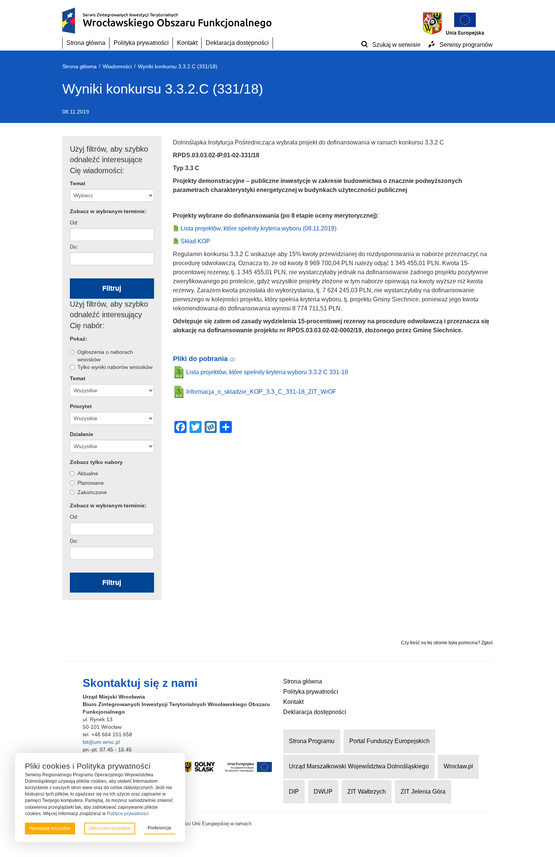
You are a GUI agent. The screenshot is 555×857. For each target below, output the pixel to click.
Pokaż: (78, 339)
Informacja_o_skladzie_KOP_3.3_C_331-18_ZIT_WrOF (261, 392)
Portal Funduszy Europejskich (389, 741)
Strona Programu (312, 741)
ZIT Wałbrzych (366, 791)
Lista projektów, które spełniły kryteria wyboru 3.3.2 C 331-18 (267, 372)
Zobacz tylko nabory (96, 462)
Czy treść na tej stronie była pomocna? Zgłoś (447, 642)
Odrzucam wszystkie (110, 828)
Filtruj (111, 288)
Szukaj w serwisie (396, 44)
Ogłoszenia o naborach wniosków (105, 355)
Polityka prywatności (141, 43)
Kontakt (187, 43)
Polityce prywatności (128, 813)
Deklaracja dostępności (237, 43)
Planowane (90, 483)
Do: (74, 247)
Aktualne (87, 473)
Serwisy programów (466, 44)
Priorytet (81, 406)
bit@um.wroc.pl (101, 742)
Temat (77, 183)
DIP (294, 791)
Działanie (81, 434)
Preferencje (159, 828)
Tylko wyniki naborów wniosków (115, 367)
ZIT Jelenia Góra (423, 791)
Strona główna (85, 43)
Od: (74, 223)
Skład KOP (195, 241)
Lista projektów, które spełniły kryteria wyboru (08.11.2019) (258, 228)
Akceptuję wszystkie (50, 828)
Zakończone (92, 492)
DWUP (323, 791)
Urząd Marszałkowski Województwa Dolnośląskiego (359, 766)
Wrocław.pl (458, 766)
